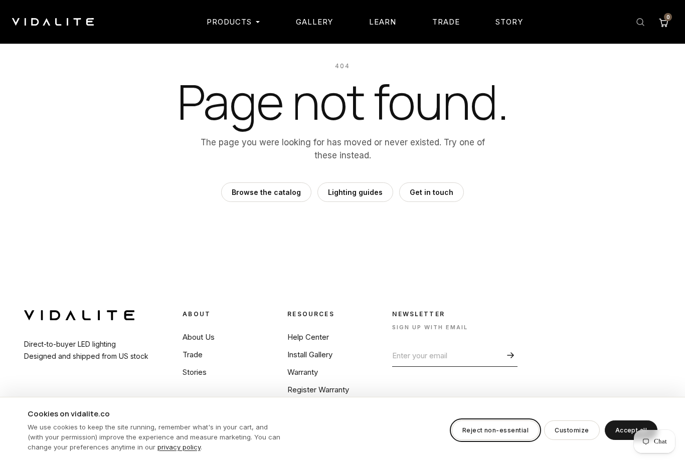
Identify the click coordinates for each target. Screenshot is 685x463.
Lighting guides (355, 192)
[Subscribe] (509, 355)
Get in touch (431, 192)
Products (229, 22)
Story (509, 22)
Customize (572, 430)
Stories (195, 372)
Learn (382, 22)
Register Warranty (318, 389)
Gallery (314, 22)
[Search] (640, 22)
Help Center (308, 337)
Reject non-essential (495, 430)
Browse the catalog (266, 192)
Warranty (302, 372)
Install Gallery (309, 354)
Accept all (631, 430)
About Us (199, 337)
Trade (446, 22)
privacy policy (179, 447)
